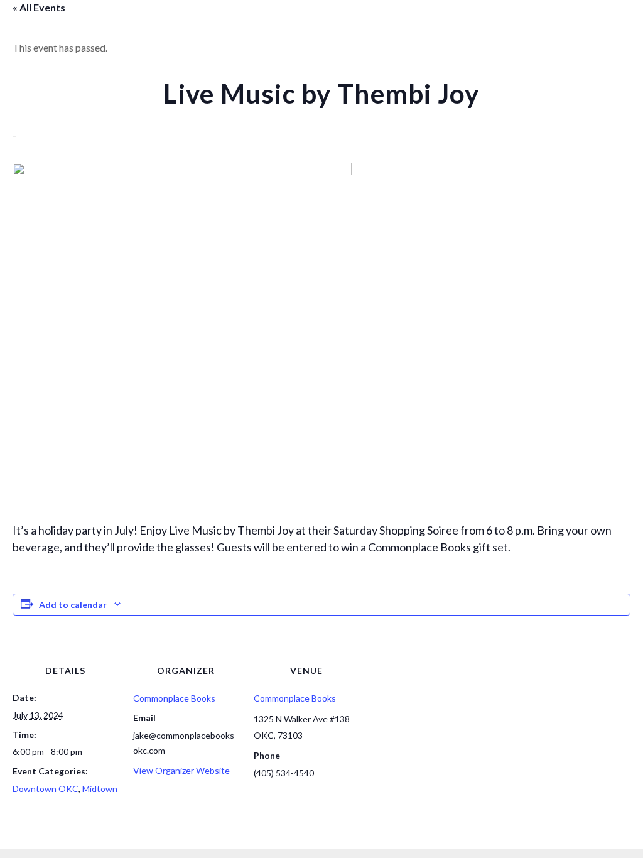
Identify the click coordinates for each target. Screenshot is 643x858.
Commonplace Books (174, 698)
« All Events (39, 7)
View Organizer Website (181, 770)
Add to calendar (73, 604)
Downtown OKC (45, 788)
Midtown (99, 788)
